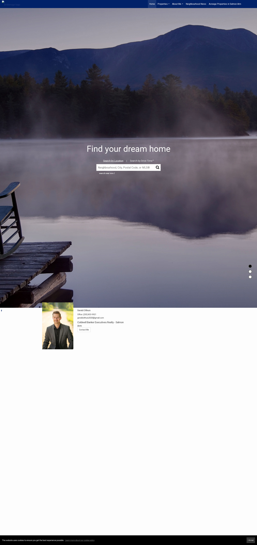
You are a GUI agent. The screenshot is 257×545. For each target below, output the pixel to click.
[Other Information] (250, 277)
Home (152, 4)
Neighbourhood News (196, 4)
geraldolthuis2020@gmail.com (90, 318)
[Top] (250, 266)
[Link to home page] (12, 4)
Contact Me (84, 330)
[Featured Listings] (250, 271)
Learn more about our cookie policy (80, 540)
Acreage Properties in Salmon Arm (225, 4)
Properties (164, 5)
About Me (178, 5)
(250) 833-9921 (89, 314)
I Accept (251, 540)
